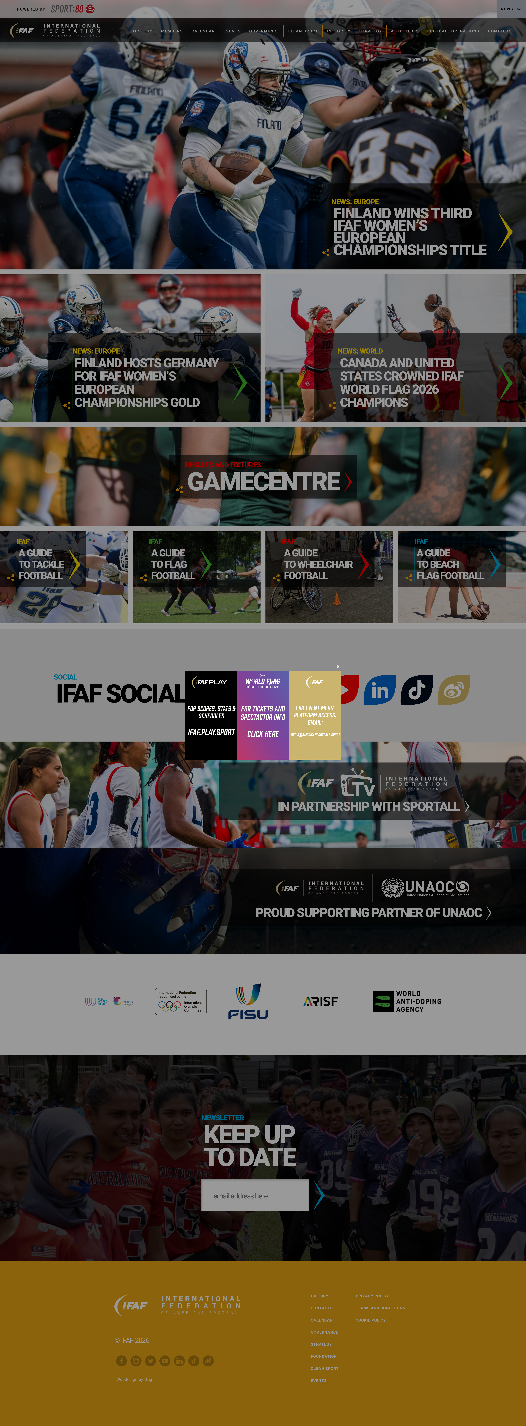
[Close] (338, 666)
